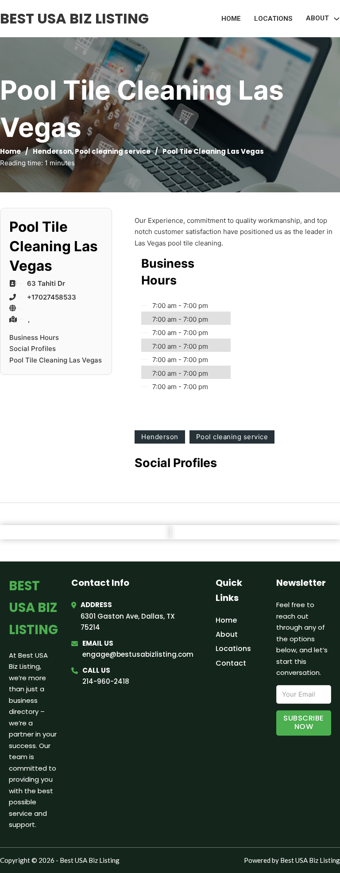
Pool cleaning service (113, 151)
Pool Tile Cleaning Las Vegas (55, 360)
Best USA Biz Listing (74, 18)
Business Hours (34, 337)
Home (231, 19)
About (227, 634)
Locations (273, 19)
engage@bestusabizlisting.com (137, 654)
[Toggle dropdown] (336, 19)
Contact (231, 663)
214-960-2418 (105, 681)
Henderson (52, 151)
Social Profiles (32, 348)
